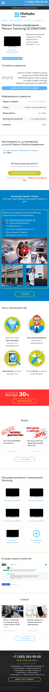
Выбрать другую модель (12, 58)
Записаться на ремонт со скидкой (24, 88)
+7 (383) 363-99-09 (35, 1)
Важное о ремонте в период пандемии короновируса (35, 622)
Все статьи (25, 638)
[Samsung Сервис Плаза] (24, 250)
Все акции (25, 459)
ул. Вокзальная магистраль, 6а (20, 220)
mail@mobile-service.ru (25, 229)
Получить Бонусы (24, 401)
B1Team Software (27, 689)
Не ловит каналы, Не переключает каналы (21, 150)
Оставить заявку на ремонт (24, 173)
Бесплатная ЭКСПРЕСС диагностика (12, 442)
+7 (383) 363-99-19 (14, 226)
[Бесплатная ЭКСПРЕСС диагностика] (12, 432)
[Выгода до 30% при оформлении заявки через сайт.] (36, 432)
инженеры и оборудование (36, 340)
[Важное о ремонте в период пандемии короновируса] (36, 611)
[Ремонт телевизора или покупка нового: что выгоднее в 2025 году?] (12, 611)
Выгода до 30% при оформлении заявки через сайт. (35, 443)
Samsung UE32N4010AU (36, 101)
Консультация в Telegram (16, 232)
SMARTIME (15, 689)
